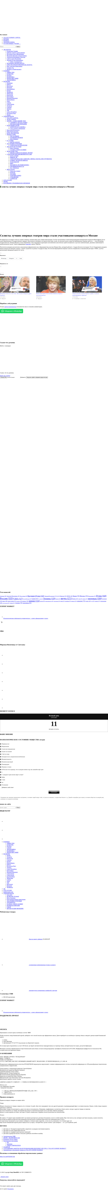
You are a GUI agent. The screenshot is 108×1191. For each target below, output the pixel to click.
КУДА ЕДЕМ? (14, 156)
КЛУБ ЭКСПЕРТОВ (13, 133)
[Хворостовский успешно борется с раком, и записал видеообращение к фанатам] (89, 284)
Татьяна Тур (10, 68)
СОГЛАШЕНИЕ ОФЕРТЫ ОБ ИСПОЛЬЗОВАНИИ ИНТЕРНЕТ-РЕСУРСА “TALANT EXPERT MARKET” (34, 1148)
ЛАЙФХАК (13, 178)
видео (66, 598)
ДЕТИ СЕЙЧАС (11, 119)
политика (68, 601)
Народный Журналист (13, 130)
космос (19, 601)
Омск (8, 101)
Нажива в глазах (6, 767)
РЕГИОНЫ (6, 854)
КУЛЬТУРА (10, 74)
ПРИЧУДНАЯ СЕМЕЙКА (17, 127)
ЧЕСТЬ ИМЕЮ (14, 136)
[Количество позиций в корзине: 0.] (1, 622)
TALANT (9, 895)
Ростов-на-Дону (11, 113)
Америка (3, 596)
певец (62, 601)
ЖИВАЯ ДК (13, 157)
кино (5, 601)
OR (4, 889)
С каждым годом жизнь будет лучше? (12, 774)
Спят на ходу (5, 754)
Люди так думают (15, 171)
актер (58, 598)
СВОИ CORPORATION (14, 1145)
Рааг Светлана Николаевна (14, 66)
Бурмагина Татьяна (12, 51)
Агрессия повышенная (8, 749)
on (2, 782)
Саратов (9, 107)
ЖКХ (11, 163)
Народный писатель (12, 131)
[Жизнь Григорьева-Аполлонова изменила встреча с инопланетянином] (53, 284)
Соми (3, 779)
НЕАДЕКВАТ (14, 139)
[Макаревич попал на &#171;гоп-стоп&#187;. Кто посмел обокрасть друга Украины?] (17, 284)
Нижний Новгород (12, 98)
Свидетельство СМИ (9, 1136)
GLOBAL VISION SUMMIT (18, 149)
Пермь (8, 115)
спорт (88, 601)
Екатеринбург (11, 89)
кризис (25, 601)
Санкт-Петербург (12, 112)
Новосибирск (11, 99)
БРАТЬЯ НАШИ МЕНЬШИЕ (18, 124)
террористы (6, 603)
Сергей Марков (27, 598)
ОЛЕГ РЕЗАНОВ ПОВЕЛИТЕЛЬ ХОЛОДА (19, 65)
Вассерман (23, 596)
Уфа (8, 110)
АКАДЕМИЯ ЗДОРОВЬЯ (14, 901)
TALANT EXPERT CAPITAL (11, 37)
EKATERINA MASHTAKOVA (15, 63)
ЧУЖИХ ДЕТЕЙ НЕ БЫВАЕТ (19, 160)
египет (85, 598)
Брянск (9, 84)
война (75, 598)
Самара (9, 102)
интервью (95, 598)
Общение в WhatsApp (13, 311)
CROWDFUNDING (9, 42)
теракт (97, 601)
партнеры (9, 1144)
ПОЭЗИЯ (13, 174)
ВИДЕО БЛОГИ (15, 142)
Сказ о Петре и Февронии (17, 128)
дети (80, 598)
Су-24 (40, 598)
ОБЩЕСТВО (10, 72)
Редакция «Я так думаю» (10, 1139)
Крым (76, 596)
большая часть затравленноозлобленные (13, 756)
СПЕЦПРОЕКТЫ (8, 893)
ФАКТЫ (12, 172)
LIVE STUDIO (7, 180)
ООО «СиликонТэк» (16, 61)
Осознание (5, 785)
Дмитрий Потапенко (50, 596)
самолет (73, 601)
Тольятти (9, 105)
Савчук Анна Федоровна (14, 58)
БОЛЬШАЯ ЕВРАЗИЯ (13, 905)
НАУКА (9, 75)
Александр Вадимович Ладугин (16, 57)
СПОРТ (9, 848)
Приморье (10, 83)
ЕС (58, 596)
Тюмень (9, 109)
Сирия (34, 599)
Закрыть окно (4, 1176)
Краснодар (10, 95)
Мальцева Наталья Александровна (17, 55)
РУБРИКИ (6, 842)
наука (42, 601)
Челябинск (10, 92)
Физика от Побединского (14, 69)
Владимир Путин (36, 596)
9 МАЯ (9, 907)
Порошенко (92, 596)
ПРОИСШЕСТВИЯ (12, 78)
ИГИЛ (69, 596)
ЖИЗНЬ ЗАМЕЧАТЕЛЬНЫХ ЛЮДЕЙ (21, 153)
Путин (101, 596)
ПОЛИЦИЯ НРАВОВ (16, 137)
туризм (12, 603)
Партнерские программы (10, 1141)
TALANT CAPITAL (12, 118)
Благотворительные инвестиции (16, 899)
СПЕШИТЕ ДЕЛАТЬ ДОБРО (18, 122)
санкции (81, 601)
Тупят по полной (7, 751)
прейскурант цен (8, 892)
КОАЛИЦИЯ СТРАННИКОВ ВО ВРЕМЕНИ (16, 183)
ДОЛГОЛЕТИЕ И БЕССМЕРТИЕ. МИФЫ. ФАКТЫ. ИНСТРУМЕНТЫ (31, 159)
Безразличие (5, 746)
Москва (84, 596)
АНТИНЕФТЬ (11, 902)
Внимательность (6, 759)
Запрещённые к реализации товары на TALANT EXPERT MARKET (23, 1150)
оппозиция (57, 601)
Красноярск (10, 96)
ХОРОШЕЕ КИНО (15, 175)
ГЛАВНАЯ (6, 1147)
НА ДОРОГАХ (14, 168)
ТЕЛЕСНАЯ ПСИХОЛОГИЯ (18, 145)
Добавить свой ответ (8, 787)
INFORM (6, 39)
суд (92, 601)
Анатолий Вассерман (13, 596)
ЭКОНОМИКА (11, 80)
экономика (27, 603)
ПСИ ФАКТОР (14, 162)
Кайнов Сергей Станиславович (16, 52)
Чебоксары (10, 93)
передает (28, 244)
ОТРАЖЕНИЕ (14, 177)
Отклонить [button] (10, 1189)
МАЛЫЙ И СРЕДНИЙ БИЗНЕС (19, 165)
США (18, 599)
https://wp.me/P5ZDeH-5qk (7, 1156)
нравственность (49, 601)
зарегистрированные (10, 306)
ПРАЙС (5, 181)
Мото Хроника (14, 148)
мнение (34, 601)
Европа (63, 596)
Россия (6, 598)
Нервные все (5, 744)
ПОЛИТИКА (10, 77)
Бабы (3, 777)
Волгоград (10, 86)
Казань (9, 90)
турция (18, 603)
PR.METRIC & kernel (13, 896)
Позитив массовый (7, 762)
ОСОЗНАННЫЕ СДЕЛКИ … (12, 43)
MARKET (6, 40)
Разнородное (5, 764)
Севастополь (10, 104)
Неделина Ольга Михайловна (15, 54)
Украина (49, 598)
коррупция (12, 601)
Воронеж (9, 87)
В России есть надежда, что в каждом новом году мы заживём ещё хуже (22, 769)
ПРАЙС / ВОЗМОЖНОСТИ (11, 1138)
